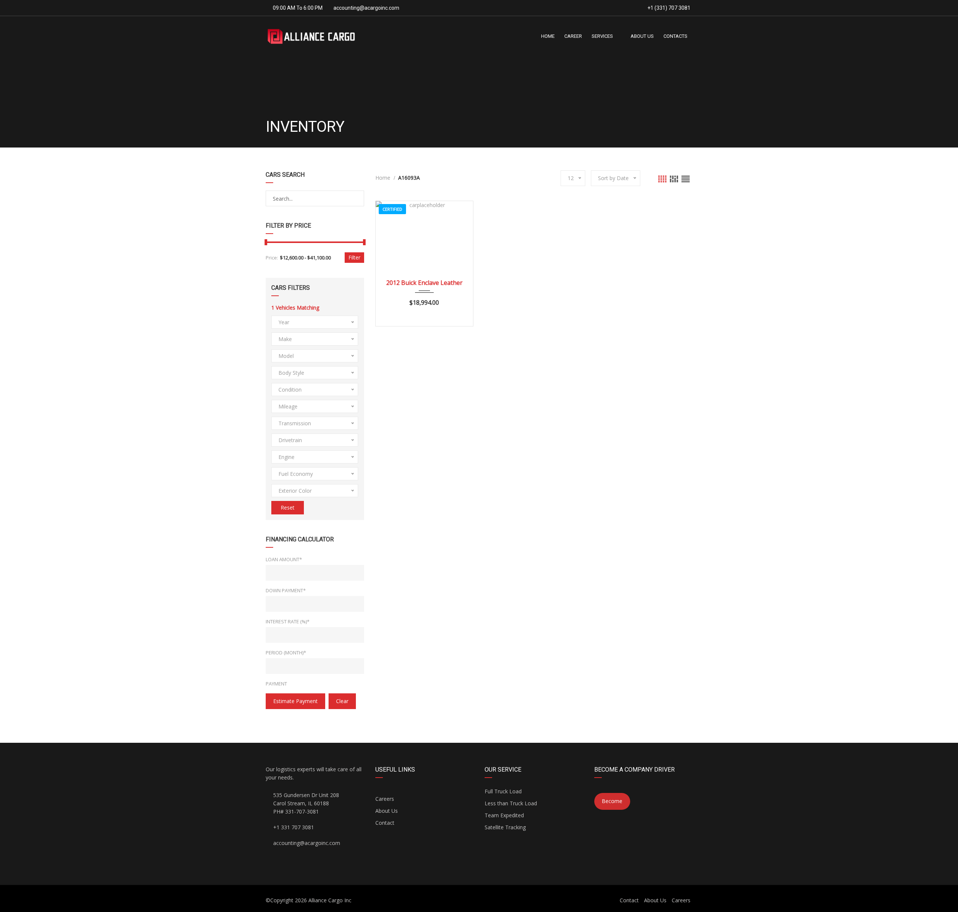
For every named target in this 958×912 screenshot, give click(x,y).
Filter (354, 257)
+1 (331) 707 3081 (668, 8)
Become (612, 801)
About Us (386, 810)
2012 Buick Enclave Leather (424, 283)
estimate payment (295, 701)
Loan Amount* (284, 559)
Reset (288, 507)
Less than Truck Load (511, 803)
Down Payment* (286, 590)
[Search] (358, 199)
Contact (384, 822)
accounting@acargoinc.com (366, 8)
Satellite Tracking (505, 827)
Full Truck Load (503, 791)
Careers (384, 798)
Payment (276, 683)
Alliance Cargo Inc (329, 900)
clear (342, 701)
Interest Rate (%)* (287, 621)
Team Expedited (504, 815)
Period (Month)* (286, 652)
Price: (272, 257)
